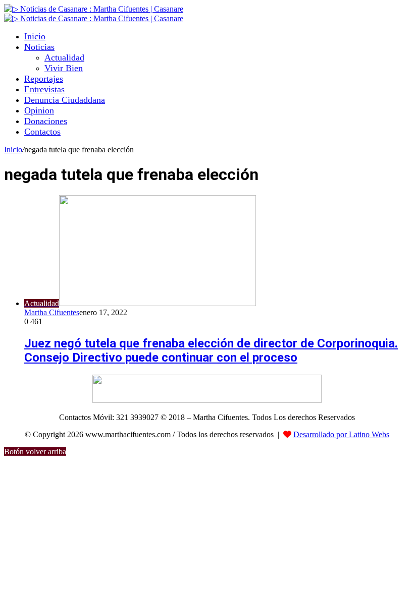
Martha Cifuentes (51, 312)
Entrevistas (44, 89)
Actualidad (64, 57)
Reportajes (43, 79)
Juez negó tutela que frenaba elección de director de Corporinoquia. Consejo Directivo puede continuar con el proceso (211, 350)
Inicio (34, 36)
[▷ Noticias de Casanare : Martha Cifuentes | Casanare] (93, 9)
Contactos (42, 132)
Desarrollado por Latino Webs (341, 434)
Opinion (39, 110)
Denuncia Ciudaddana (64, 100)
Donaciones (45, 121)
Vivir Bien (63, 68)
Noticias (39, 47)
